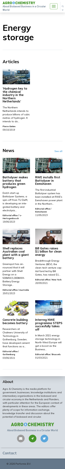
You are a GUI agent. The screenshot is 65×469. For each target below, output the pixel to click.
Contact (10, 453)
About (8, 381)
